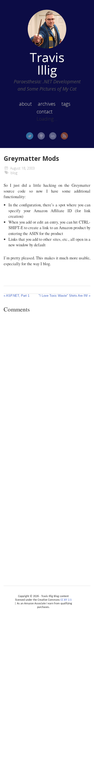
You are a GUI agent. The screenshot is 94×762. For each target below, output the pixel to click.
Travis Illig (47, 63)
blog (14, 173)
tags (65, 104)
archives (46, 104)
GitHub (41, 136)
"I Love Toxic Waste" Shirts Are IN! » (64, 295)
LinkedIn (52, 136)
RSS (64, 136)
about (25, 104)
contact (45, 111)
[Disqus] (47, 383)
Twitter (29, 136)
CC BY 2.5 (66, 600)
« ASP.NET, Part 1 (16, 295)
